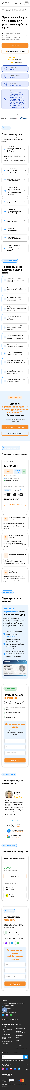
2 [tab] (15, 820)
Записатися (15, 45)
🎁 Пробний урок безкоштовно (15, 51)
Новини (18, 1037)
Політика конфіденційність (20, 1031)
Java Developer (6, 1032)
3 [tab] (17, 820)
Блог (17, 1043)
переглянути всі (19, 826)
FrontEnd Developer (7, 1029)
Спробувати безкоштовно (15, 427)
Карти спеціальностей (22, 1048)
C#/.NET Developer (7, 1027)
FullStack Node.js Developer (6, 1037)
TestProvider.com (11, 636)
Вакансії (18, 1040)
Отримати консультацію (15, 983)
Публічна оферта (20, 1028)
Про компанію (20, 1035)
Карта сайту (19, 1045)
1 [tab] (12, 820)
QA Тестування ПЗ (7, 1041)
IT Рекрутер (5, 1043)
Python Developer (6, 1034)
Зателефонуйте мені (15, 433)
